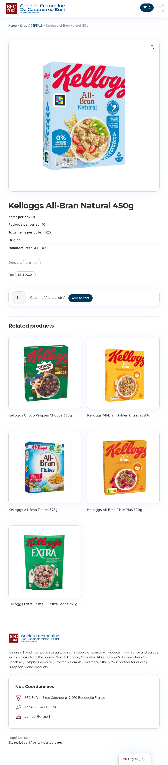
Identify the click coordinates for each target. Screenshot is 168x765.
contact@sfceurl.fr (39, 716)
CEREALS (37, 26)
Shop (23, 26)
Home (12, 26)
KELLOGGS (25, 275)
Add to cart (80, 298)
